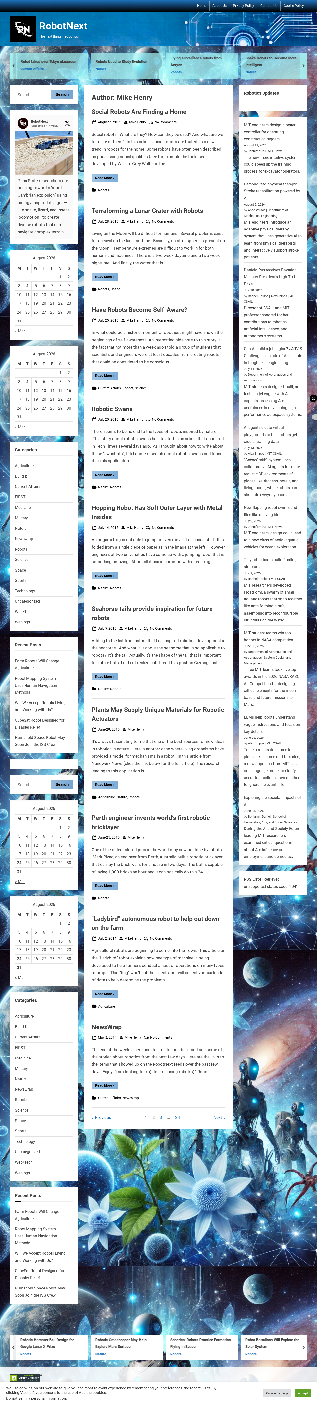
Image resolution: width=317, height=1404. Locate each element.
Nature (83, 69)
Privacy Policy (243, 6)
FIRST (20, 497)
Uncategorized (27, 601)
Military (21, 518)
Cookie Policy (294, 6)
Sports (20, 580)
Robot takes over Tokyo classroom (31, 61)
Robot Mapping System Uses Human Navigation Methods (36, 685)
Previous (103, 1117)
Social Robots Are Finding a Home (139, 111)
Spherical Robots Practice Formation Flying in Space (200, 1343)
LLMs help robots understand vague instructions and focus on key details (272, 724)
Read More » (106, 179)
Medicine (23, 507)
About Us (219, 6)
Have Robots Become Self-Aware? (139, 309)
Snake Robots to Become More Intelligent (253, 61)
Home (201, 6)
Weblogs (22, 622)
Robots (158, 72)
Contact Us (268, 6)
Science (141, 388)
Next (217, 1117)
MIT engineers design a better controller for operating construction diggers (269, 132)
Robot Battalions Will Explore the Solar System (272, 1343)
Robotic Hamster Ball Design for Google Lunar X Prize (47, 1343)
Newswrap (130, 1098)
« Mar (20, 331)
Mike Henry (137, 122)
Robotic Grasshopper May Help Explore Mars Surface (121, 1343)
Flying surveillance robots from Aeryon (179, 61)
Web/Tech (24, 611)
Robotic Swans (112, 409)
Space (115, 289)
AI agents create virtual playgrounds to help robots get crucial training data (270, 434)
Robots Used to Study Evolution (104, 61)
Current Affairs (14, 69)
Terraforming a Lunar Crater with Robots (147, 210)
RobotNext (63, 26)
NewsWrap (107, 1027)
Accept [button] (303, 1393)
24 (177, 1117)
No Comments (166, 122)
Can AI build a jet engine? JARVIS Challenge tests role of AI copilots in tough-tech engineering (273, 355)
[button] (44, 200)
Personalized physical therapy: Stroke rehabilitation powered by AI (272, 191)
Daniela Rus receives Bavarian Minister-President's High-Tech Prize (270, 277)
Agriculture (106, 797)
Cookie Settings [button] (277, 1393)
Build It (21, 476)
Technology (25, 591)
